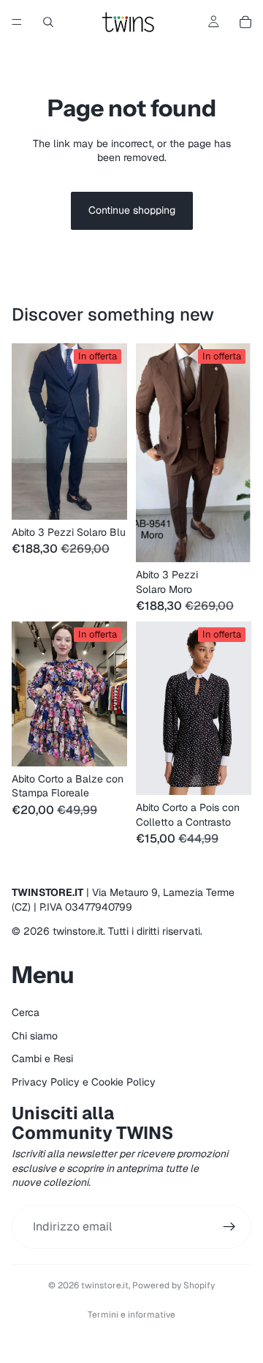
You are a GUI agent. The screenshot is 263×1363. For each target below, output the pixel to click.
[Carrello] (245, 22)
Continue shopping (131, 210)
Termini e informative (131, 1315)
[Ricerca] (48, 22)
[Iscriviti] (229, 1226)
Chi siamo (35, 1035)
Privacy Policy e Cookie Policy (84, 1081)
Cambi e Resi (42, 1058)
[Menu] (17, 22)
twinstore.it (105, 1285)
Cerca (25, 1012)
